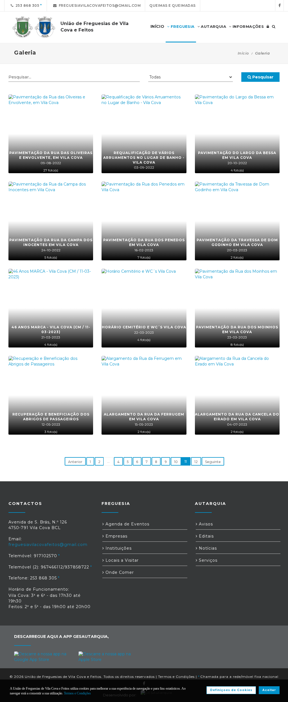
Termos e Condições (176, 676)
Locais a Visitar (121, 560)
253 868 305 (26, 5)
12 (196, 462)
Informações (247, 26)
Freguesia (182, 26)
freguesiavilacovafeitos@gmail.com (99, 5)
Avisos (205, 524)
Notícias (207, 548)
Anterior (75, 462)
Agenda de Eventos (126, 524)
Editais (205, 536)
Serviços (207, 560)
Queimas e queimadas (172, 5)
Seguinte (213, 462)
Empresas (115, 536)
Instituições (118, 548)
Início (243, 53)
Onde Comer (119, 572)
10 (176, 462)
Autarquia (213, 26)
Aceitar (269, 690)
